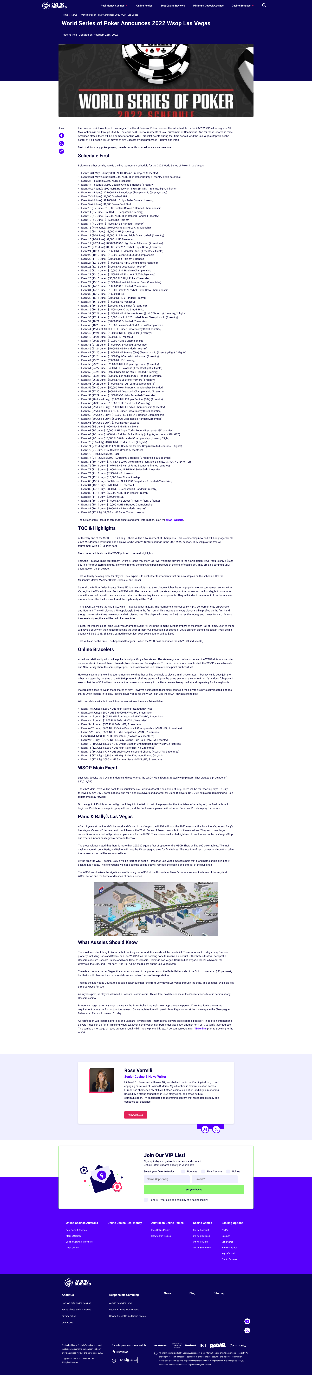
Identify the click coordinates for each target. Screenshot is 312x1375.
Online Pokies (144, 5)
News (74, 15)
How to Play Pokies (161, 1236)
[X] (216, 1129)
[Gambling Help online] (128, 1360)
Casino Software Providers (79, 1242)
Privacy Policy (69, 1316)
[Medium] (205, 1129)
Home (65, 15)
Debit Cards (227, 1242)
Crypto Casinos (229, 1259)
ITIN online (200, 1028)
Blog (192, 1293)
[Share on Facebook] (61, 135)
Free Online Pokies (160, 1230)
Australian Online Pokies (167, 1223)
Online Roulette (200, 1242)
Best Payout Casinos (76, 1230)
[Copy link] (61, 151)
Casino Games (202, 1223)
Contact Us (67, 1322)
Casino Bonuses (241, 5)
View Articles (135, 1114)
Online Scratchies (202, 1247)
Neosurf (225, 1236)
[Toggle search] (264, 5)
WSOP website (174, 519)
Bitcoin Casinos (229, 1247)
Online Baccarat (201, 1230)
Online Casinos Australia (82, 1223)
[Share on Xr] (61, 143)
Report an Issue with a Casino (124, 1309)
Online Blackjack (201, 1236)
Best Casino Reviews (173, 5)
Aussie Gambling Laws (120, 1303)
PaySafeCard (227, 1253)
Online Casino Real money (125, 1223)
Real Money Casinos (113, 5)
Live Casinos (72, 1247)
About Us (68, 1295)
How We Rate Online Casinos (76, 1303)
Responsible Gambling (124, 1295)
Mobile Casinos (73, 1236)
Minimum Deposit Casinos (208, 5)
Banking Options (232, 1223)
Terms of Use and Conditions (76, 1309)
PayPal (224, 1230)
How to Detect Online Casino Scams (127, 1316)
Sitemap (219, 1293)
